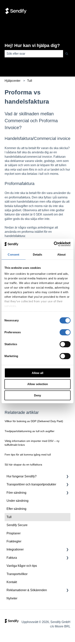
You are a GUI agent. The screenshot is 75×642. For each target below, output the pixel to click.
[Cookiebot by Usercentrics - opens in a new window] (54, 244)
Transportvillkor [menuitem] (17, 574)
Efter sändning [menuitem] (16, 508)
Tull (29, 80)
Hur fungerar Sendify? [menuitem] (22, 476)
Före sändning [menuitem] (16, 492)
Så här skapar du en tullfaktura (23, 464)
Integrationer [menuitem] (15, 549)
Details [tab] (37, 254)
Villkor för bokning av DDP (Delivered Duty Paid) (34, 421)
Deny (37, 395)
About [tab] (61, 254)
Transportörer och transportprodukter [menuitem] (31, 484)
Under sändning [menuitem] (17, 500)
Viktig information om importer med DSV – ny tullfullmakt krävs (32, 442)
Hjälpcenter (12, 80)
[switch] (65, 332)
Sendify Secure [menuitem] (17, 525)
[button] (67, 477)
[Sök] (66, 53)
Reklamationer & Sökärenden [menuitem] (27, 590)
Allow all (37, 372)
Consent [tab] (13, 254)
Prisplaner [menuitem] (14, 533)
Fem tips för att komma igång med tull (28, 454)
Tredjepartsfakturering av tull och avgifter (29, 431)
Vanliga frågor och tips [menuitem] (22, 565)
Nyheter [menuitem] (12, 598)
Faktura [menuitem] (12, 557)
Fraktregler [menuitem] (14, 541)
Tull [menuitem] (9, 517)
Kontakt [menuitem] (12, 582)
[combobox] (34, 53)
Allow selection (37, 384)
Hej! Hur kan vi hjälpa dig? (32, 45)
